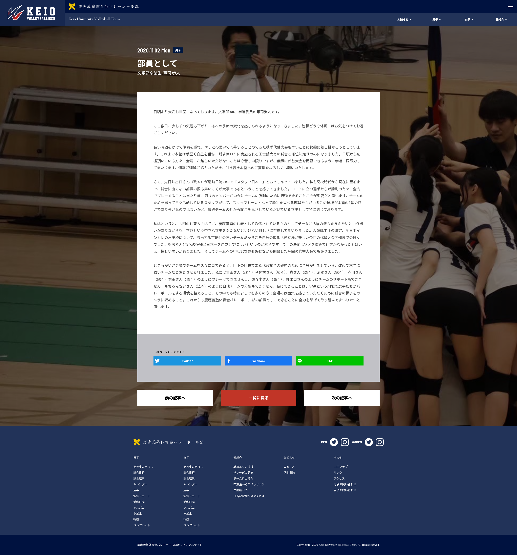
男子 (178, 50)
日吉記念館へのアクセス (248, 496)
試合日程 (139, 472)
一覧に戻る (258, 398)
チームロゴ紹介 (243, 478)
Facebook (258, 361)
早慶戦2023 (240, 490)
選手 (136, 490)
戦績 (136, 519)
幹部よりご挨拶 (243, 467)
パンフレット (141, 525)
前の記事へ (175, 398)
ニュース (289, 467)
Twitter (187, 361)
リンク (338, 472)
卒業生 (137, 513)
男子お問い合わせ (345, 484)
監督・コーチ (141, 496)
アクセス (339, 478)
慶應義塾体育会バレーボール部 (168, 442)
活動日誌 (139, 502)
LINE (330, 361)
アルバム (139, 508)
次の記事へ (342, 398)
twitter (334, 442)
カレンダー (140, 484)
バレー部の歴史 (243, 472)
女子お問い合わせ (345, 490)
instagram (345, 442)
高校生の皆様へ (143, 467)
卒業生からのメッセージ (249, 484)
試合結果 (139, 478)
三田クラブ (341, 467)
